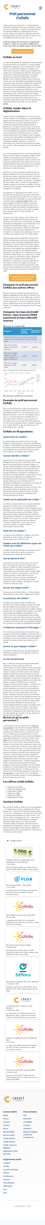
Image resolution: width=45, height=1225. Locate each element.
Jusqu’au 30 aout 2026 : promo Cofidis (20, 1070)
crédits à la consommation (21, 31)
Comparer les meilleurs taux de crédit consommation (22, 277)
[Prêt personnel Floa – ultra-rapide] (22, 878)
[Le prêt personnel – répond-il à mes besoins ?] (22, 999)
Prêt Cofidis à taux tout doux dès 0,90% (20, 915)
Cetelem (6, 305)
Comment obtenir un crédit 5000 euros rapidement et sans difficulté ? (20, 861)
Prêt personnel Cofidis (14, 787)
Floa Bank (14, 305)
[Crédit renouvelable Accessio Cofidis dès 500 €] (22, 1028)
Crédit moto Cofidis (13, 795)
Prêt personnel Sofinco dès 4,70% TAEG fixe (22, 982)
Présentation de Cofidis (15, 797)
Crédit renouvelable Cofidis (16, 789)
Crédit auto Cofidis (13, 793)
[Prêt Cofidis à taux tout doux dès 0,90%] (22, 905)
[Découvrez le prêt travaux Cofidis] (22, 935)
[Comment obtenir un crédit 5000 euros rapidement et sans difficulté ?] (22, 851)
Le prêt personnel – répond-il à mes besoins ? (19, 1007)
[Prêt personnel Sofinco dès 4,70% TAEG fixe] (22, 969)
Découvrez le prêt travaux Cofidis (18, 945)
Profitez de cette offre (22, 51)
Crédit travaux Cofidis (14, 791)
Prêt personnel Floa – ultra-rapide (18, 885)
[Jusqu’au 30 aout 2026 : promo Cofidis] (22, 1060)
